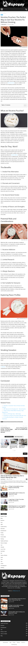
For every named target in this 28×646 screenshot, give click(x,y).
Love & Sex (3, 549)
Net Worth (3, 551)
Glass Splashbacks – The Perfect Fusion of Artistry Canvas (23, 446)
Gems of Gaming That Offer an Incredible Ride (21, 428)
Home (2, 12)
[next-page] (14, 450)
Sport (2, 557)
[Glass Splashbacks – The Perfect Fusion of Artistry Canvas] (23, 442)
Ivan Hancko (3, 479)
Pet (1, 553)
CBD (2, 524)
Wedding (2, 567)
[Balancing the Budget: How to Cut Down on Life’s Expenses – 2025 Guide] (14, 442)
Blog (1, 518)
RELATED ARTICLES (9, 436)
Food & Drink (3, 536)
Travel (2, 563)
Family (2, 532)
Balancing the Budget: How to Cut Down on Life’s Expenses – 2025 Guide (13, 447)
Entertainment (3, 530)
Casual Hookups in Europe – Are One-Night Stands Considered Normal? (7, 430)
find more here (11, 82)
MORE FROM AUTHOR (18, 436)
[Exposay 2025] (14, 4)
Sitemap (18, 642)
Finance (2, 534)
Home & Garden (4, 543)
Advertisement (5, 642)
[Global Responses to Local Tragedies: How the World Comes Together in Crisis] (4, 507)
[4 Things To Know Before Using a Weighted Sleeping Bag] (4, 488)
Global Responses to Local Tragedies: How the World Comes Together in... (17, 506)
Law (1, 545)
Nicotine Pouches (11, 421)
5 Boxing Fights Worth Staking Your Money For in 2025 (16, 493)
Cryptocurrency (4, 526)
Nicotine (5, 421)
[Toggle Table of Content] (24, 105)
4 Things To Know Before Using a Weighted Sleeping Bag (16, 487)
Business (2, 520)
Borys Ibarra (4, 24)
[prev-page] (13, 450)
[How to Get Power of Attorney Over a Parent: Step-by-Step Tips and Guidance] (14, 465)
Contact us (23, 642)
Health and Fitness (4, 540)
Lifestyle (2, 547)
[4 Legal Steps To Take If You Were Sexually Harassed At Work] (5, 442)
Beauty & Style (4, 516)
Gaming (2, 538)
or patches (3, 366)
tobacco (20, 421)
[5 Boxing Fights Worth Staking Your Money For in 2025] (4, 494)
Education (3, 528)
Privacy (14, 642)
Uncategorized (3, 565)
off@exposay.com (16, 590)
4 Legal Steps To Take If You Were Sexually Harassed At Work (5, 446)
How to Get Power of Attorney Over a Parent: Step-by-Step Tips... (12, 476)
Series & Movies (4, 555)
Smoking (16, 421)
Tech (2, 559)
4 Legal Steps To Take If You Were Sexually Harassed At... (16, 500)
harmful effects (14, 154)
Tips (4, 12)
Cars (2, 522)
